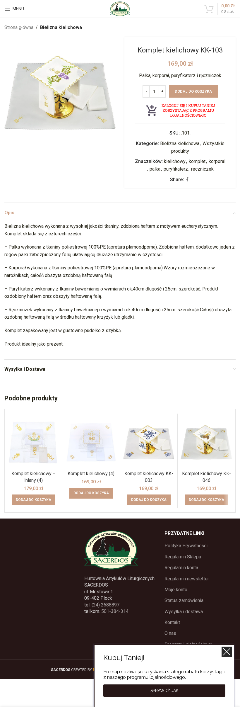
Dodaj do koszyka (193, 91)
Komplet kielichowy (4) (91, 473)
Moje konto (175, 589)
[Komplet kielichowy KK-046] (206, 442)
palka (155, 169)
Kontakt (172, 622)
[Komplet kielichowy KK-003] (148, 442)
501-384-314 (114, 611)
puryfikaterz (176, 169)
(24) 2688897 (105, 605)
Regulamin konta (181, 567)
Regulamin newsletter (186, 579)
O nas (170, 633)
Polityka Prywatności (186, 545)
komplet (197, 161)
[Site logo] (120, 8)
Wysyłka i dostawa (183, 611)
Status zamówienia (183, 600)
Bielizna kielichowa (61, 27)
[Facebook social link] (187, 179)
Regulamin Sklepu (182, 557)
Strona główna (18, 27)
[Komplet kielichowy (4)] (91, 442)
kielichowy (175, 161)
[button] (33, 499)
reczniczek (202, 169)
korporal (217, 161)
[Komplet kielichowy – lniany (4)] (33, 442)
